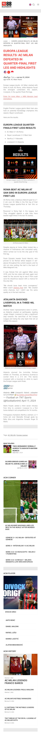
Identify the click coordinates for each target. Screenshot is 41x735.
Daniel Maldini (12, 626)
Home (5, 41)
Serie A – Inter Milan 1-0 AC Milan (20, 546)
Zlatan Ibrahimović (14, 645)
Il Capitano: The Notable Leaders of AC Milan (19, 708)
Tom (12, 77)
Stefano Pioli (18, 288)
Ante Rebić (10, 620)
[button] (30, 5)
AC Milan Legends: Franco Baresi (16, 681)
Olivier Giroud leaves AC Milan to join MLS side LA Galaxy (16, 463)
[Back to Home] (6, 4)
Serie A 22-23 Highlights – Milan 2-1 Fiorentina (21, 553)
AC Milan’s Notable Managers (18, 698)
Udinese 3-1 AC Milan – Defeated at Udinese (21, 538)
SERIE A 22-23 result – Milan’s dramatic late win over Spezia (19, 561)
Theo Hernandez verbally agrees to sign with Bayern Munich (25, 448)
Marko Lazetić (12, 639)
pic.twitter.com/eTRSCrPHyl (27, 395)
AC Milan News (16, 79)
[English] (5, 72)
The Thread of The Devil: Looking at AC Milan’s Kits (20, 719)
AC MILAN (12, 435)
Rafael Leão (11, 633)
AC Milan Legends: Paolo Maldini (19, 690)
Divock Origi (10, 612)
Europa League (22, 435)
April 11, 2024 (29, 400)
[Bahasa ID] (12, 72)
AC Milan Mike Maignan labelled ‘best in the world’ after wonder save (20, 527)
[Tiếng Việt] (8, 72)
